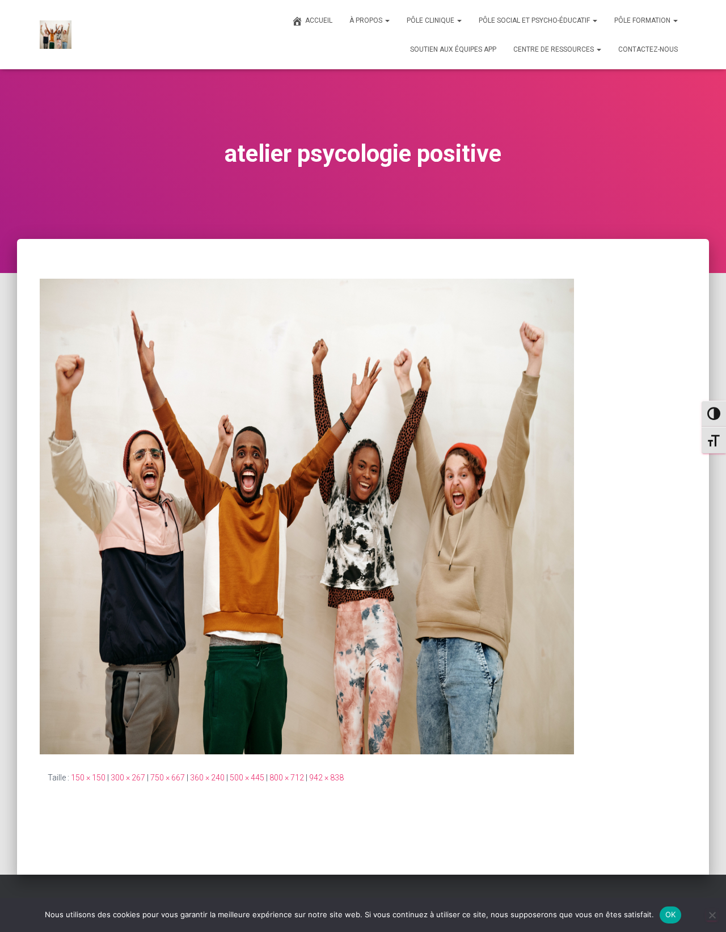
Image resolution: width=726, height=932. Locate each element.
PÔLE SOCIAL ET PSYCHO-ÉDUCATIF (535, 20)
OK (670, 914)
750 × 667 (167, 777)
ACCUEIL (318, 20)
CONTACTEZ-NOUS (648, 49)
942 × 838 (326, 777)
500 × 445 (247, 777)
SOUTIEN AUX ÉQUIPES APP (453, 49)
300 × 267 (128, 777)
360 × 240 (207, 777)
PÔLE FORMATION (643, 20)
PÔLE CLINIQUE (431, 20)
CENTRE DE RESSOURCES (554, 49)
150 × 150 (88, 777)
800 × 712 (286, 777)
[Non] (711, 915)
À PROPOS (366, 20)
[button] (387, 20)
